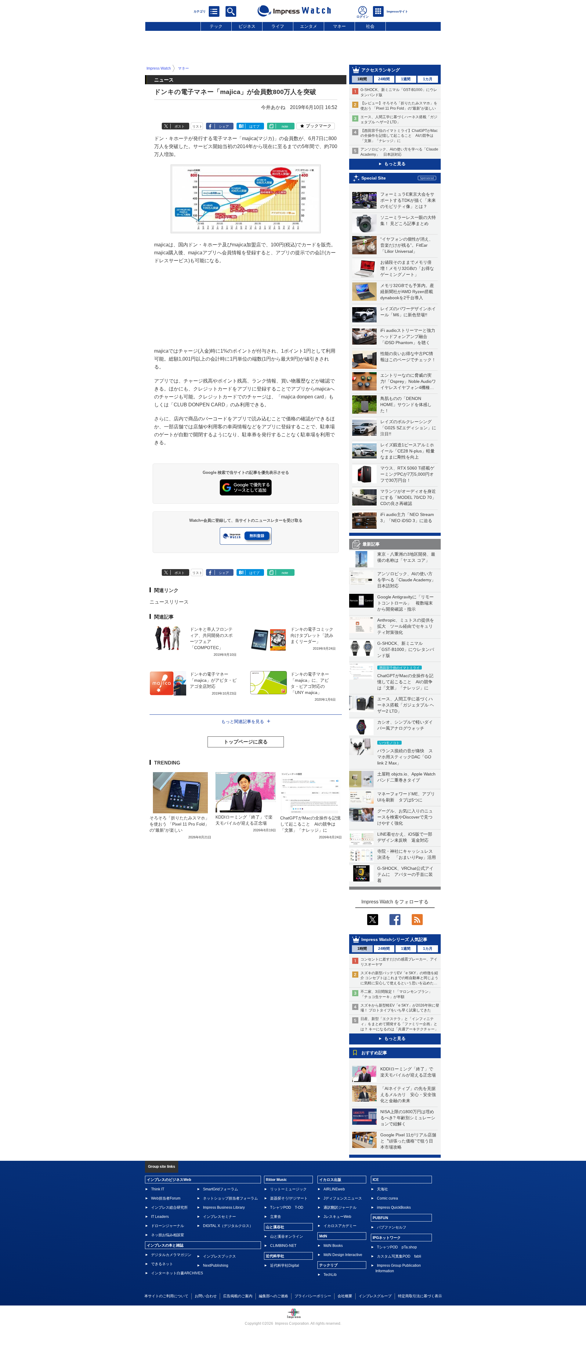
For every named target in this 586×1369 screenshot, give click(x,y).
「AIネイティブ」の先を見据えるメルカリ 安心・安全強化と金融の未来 (408, 1094)
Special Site (373, 178)
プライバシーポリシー (313, 1296)
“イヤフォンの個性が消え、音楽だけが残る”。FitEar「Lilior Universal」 (406, 245)
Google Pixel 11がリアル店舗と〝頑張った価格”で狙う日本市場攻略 (408, 1140)
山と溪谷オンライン (286, 1236)
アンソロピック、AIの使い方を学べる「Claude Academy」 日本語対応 (408, 579)
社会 (370, 26)
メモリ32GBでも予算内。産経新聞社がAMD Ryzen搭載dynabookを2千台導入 (407, 291)
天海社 (382, 1189)
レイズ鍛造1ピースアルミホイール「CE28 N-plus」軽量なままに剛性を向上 (407, 450)
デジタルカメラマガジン (171, 1255)
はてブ (254, 126)
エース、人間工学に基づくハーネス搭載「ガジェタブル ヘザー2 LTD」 (405, 705)
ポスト (180, 126)
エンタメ (308, 26)
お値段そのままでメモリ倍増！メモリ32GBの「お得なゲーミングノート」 (407, 268)
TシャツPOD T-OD (286, 1207)
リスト (197, 126)
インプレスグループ (375, 1296)
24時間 (384, 79)
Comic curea (387, 1198)
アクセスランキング (380, 69)
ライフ (277, 26)
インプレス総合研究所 (169, 1207)
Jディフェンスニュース (343, 1198)
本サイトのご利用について (166, 1296)
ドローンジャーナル (167, 1226)
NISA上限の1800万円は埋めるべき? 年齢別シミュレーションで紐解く (407, 1117)
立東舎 (275, 1217)
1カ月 (427, 79)
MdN (323, 1236)
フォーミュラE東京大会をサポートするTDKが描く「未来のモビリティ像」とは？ (408, 200)
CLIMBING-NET (283, 1246)
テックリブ (328, 1265)
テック (216, 26)
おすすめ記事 (374, 1052)
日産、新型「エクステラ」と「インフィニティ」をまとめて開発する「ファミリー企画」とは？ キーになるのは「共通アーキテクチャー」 (399, 1024)
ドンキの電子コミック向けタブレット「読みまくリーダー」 (312, 635)
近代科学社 (275, 1256)
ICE (376, 1180)
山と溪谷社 (275, 1227)
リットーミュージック (288, 1189)
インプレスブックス (219, 1256)
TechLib (330, 1275)
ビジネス (246, 26)
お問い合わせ (206, 1296)
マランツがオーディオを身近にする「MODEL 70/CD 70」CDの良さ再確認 (408, 497)
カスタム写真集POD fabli (399, 1256)
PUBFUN (380, 1218)
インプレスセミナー (219, 1217)
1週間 (406, 79)
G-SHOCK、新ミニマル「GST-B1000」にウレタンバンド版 (405, 649)
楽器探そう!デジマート (289, 1198)
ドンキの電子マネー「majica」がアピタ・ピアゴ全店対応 (213, 680)
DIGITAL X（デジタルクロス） (228, 1226)
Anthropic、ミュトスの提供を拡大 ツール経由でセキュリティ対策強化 (405, 626)
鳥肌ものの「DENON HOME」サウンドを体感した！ (406, 404)
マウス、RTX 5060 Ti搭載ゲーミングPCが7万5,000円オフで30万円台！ (407, 474)
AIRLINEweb (334, 1189)
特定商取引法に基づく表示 (420, 1296)
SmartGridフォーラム (220, 1189)
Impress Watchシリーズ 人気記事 (394, 939)
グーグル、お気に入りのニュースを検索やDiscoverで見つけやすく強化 (405, 817)
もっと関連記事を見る (242, 721)
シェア (224, 126)
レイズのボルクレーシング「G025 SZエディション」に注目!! (408, 427)
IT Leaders (160, 1217)
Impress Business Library (224, 1207)
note (285, 126)
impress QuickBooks (394, 1207)
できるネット (162, 1264)
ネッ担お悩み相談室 (167, 1235)
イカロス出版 (330, 1180)
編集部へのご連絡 (273, 1296)
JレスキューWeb (337, 1217)
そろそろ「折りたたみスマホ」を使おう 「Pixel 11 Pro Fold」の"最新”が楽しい (179, 824)
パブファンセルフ (391, 1227)
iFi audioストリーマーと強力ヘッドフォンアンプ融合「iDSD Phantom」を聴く (407, 336)
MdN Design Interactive (343, 1255)
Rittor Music (276, 1180)
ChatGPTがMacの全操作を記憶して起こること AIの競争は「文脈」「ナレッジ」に (405, 681)
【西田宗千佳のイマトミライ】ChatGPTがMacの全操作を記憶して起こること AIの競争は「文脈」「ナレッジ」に (399, 136)
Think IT (157, 1189)
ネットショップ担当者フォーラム (230, 1198)
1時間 (362, 79)
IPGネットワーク (387, 1238)
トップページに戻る (246, 741)
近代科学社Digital (284, 1265)
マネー (339, 26)
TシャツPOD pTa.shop (397, 1247)
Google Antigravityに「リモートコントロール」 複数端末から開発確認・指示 (405, 603)
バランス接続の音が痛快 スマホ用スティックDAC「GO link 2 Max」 (405, 756)
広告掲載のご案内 (237, 1296)
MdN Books (333, 1246)
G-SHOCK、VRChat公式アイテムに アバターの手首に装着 (405, 874)
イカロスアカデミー (340, 1226)
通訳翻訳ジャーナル (340, 1207)
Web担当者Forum (165, 1198)
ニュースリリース (169, 602)
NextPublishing (215, 1265)
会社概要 (345, 1296)
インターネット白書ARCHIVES (177, 1273)
